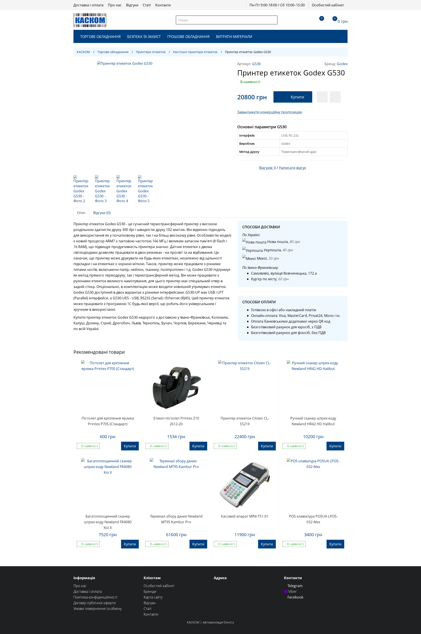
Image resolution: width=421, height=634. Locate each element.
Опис (81, 212)
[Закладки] (318, 20)
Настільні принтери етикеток (195, 52)
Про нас (115, 5)
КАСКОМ (83, 52)
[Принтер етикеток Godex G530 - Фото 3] (103, 189)
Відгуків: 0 (267, 167)
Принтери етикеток (151, 52)
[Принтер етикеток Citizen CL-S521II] (244, 386)
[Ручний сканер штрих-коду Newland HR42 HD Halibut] (313, 386)
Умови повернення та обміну (97, 608)
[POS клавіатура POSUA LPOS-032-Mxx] (313, 484)
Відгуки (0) (102, 212)
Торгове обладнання (100, 36)
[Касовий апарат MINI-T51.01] (244, 484)
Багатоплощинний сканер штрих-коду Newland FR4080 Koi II (108, 522)
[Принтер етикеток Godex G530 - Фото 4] (125, 189)
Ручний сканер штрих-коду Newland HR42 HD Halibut (313, 421)
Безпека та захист (144, 36)
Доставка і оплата (88, 5)
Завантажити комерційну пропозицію (269, 112)
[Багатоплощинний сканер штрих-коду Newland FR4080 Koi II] (107, 484)
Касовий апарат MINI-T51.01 (244, 516)
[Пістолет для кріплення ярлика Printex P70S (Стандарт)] (107, 386)
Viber (292, 591)
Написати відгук (292, 167)
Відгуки (132, 5)
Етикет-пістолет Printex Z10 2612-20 (176, 421)
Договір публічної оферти (94, 602)
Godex (342, 63)
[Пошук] (273, 20)
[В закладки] (322, 97)
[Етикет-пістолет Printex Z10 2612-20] (176, 386)
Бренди (150, 591)
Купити (297, 97)
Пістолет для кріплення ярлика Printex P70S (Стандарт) (108, 421)
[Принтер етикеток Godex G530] (152, 116)
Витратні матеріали (234, 36)
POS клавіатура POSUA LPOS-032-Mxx (313, 519)
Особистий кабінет (328, 5)
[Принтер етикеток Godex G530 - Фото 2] (82, 189)
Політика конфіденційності (95, 597)
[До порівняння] (335, 97)
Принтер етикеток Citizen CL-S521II (245, 421)
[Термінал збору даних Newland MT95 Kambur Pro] (176, 484)
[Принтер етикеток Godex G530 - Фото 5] (146, 189)
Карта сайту (153, 597)
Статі (147, 5)
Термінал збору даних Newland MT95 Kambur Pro (176, 519)
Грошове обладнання (188, 36)
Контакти (163, 5)
